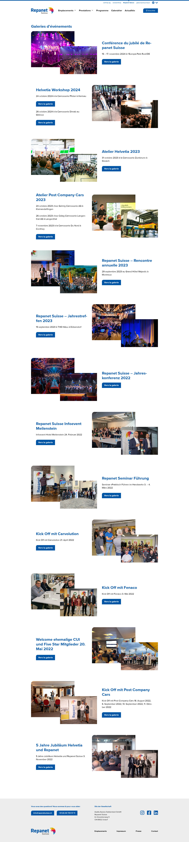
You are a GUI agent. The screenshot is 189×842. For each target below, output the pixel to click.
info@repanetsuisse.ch (42, 813)
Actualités (130, 10)
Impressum (121, 831)
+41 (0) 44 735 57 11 (67, 813)
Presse (138, 831)
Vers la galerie (111, 61)
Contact (154, 831)
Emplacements (65, 10)
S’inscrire (150, 10)
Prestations (85, 10)
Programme (102, 10)
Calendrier (116, 10)
